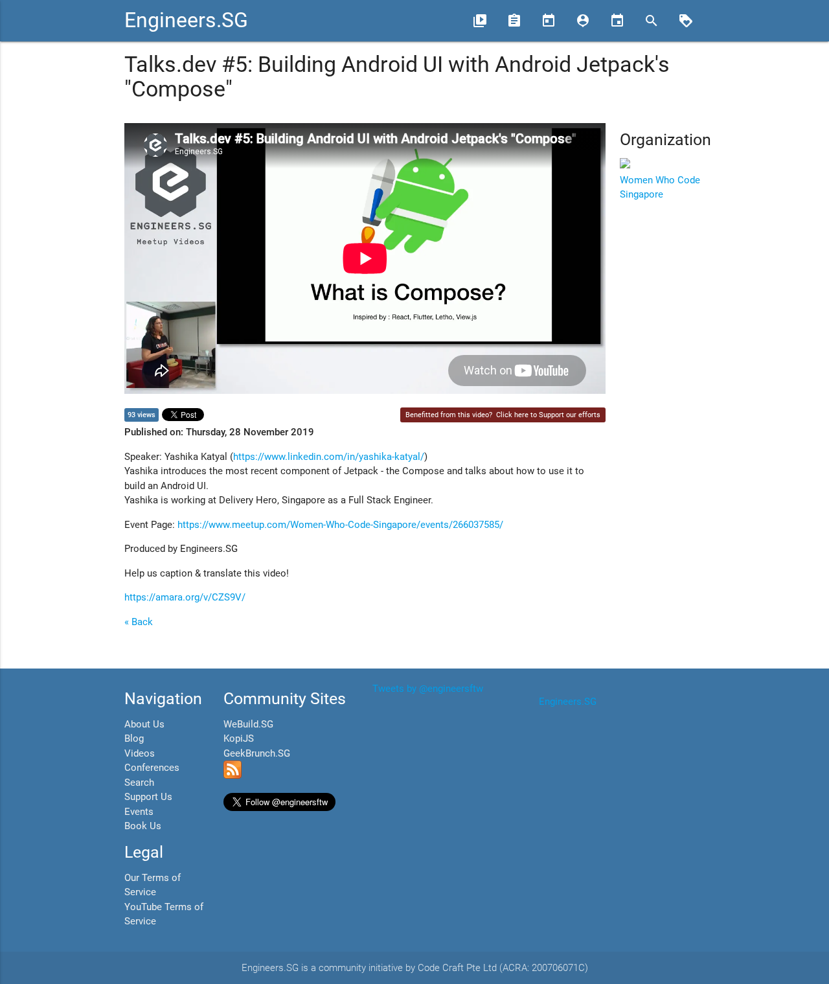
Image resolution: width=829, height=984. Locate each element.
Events (138, 812)
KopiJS (238, 738)
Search (139, 782)
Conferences (151, 767)
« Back (138, 622)
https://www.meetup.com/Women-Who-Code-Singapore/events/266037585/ (340, 525)
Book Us (142, 826)
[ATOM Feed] (232, 775)
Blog (134, 738)
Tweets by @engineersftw (427, 688)
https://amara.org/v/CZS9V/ (184, 597)
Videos (139, 753)
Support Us (148, 797)
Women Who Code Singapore (660, 187)
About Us (144, 724)
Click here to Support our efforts (548, 415)
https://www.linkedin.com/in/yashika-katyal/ (328, 457)
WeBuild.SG (248, 724)
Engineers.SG (186, 20)
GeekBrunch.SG (256, 753)
